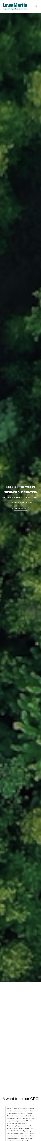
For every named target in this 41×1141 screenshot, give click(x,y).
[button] (36, 6)
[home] (15, 6)
